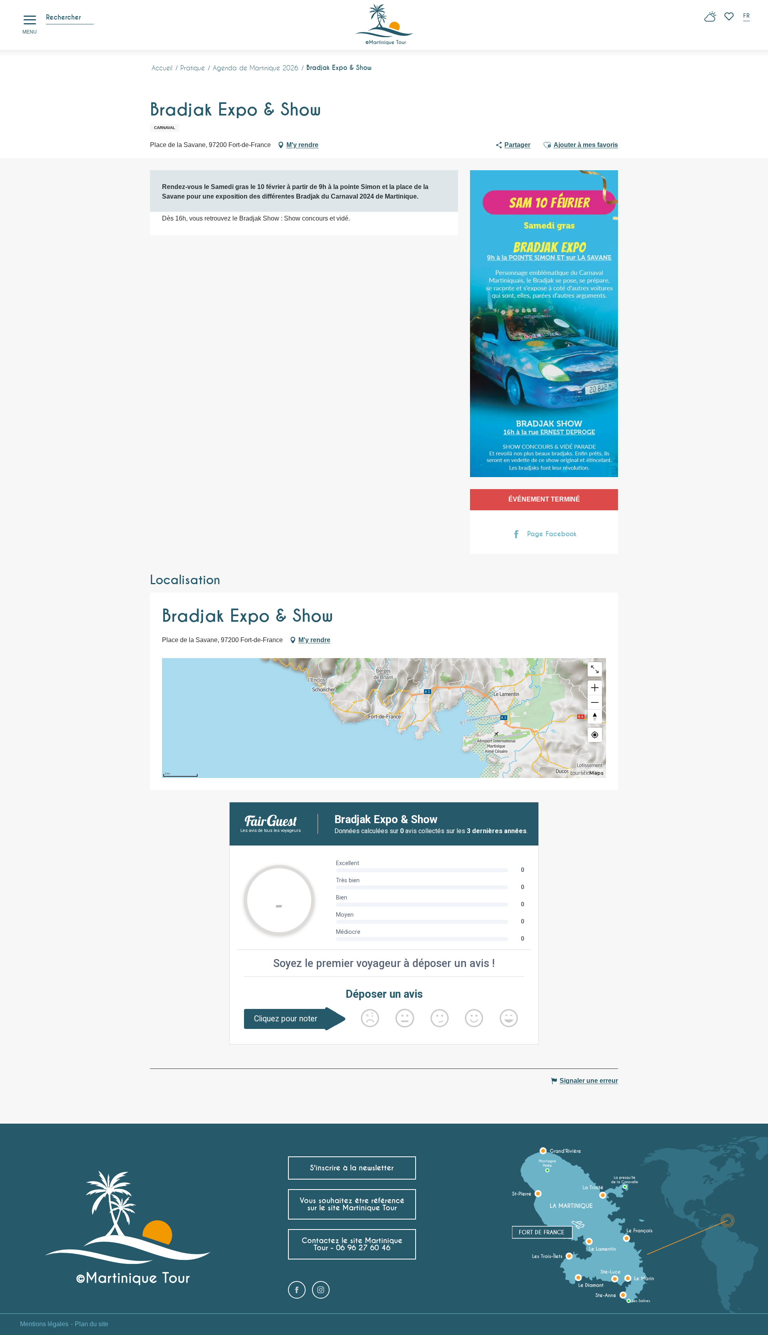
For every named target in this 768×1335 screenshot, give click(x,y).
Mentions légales (44, 1324)
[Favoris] (729, 16)
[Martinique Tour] (384, 25)
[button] (747, 16)
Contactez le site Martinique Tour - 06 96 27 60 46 (352, 1244)
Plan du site (91, 1324)
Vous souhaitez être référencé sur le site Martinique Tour (352, 1204)
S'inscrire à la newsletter (352, 1167)
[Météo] (710, 19)
